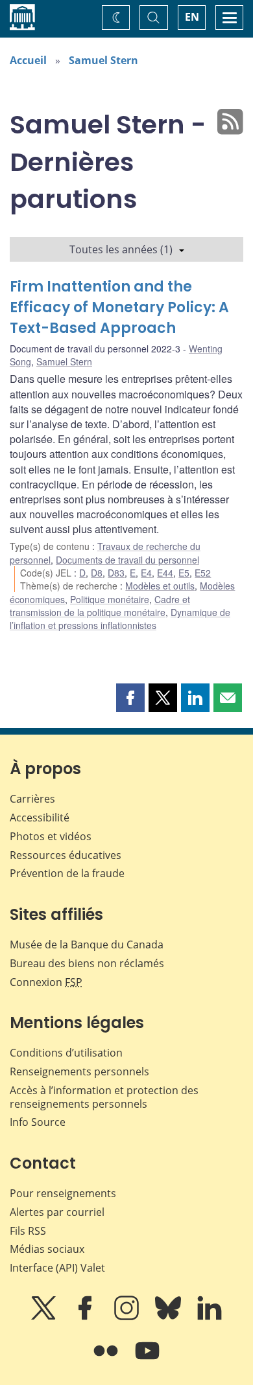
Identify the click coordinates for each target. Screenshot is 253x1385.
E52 (203, 572)
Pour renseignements (63, 1193)
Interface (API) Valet (57, 1268)
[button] (130, 697)
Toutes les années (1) (121, 249)
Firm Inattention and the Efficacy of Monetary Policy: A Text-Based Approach (119, 307)
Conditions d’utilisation (66, 1053)
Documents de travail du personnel (127, 559)
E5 (183, 572)
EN (192, 17)
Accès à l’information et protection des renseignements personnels (104, 1097)
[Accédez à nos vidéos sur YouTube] (147, 1360)
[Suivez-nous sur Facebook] (86, 1317)
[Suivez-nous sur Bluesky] (169, 1317)
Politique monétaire (109, 599)
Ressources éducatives (65, 855)
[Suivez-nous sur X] (45, 1317)
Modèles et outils (160, 585)
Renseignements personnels (79, 1071)
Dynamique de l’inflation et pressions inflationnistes (120, 619)
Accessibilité (39, 817)
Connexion (46, 982)
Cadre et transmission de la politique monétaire (100, 606)
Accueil (28, 60)
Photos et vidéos (50, 836)
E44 (165, 572)
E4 (146, 572)
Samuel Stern (103, 60)
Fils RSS (28, 1231)
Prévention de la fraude (67, 873)
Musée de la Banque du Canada (86, 944)
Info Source (38, 1122)
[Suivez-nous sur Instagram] (128, 1317)
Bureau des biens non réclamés (87, 963)
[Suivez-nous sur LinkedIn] (209, 1317)
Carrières (32, 799)
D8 (96, 572)
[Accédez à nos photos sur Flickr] (107, 1360)
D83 (116, 572)
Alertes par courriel (57, 1212)
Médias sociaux (47, 1249)
